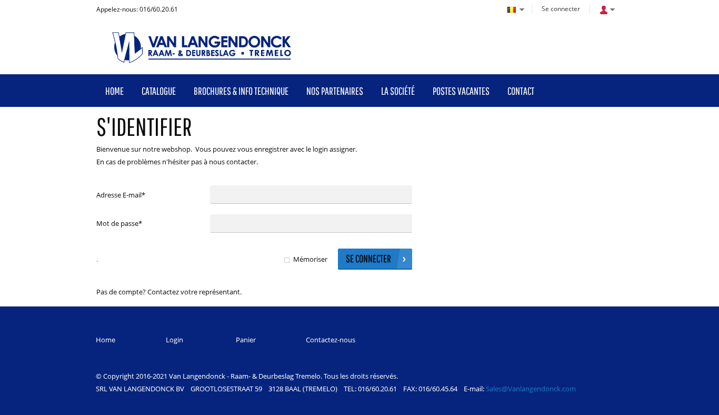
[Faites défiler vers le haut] (696, 403)
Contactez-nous (330, 339)
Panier (246, 339)
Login (174, 339)
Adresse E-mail (120, 195)
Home (105, 339)
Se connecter (561, 8)
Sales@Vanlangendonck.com (531, 388)
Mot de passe (119, 223)
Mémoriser (310, 259)
